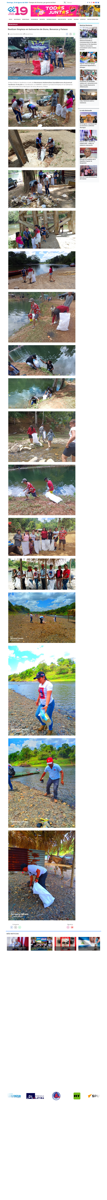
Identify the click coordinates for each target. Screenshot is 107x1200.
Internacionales (51, 19)
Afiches (70, 19)
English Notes (62, 19)
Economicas (34, 19)
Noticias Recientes (86, 25)
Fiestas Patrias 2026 (92, 19)
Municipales (25, 19)
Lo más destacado (86, 110)
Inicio (10, 19)
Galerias (76, 19)
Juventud (83, 19)
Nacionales (17, 19)
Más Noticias (13, 933)
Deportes (42, 19)
